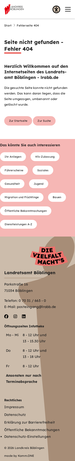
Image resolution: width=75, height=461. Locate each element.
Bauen (57, 197)
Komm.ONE (26, 456)
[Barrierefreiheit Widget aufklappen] (56, 10)
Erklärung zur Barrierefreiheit (29, 422)
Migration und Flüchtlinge (22, 197)
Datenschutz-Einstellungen (27, 436)
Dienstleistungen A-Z (18, 224)
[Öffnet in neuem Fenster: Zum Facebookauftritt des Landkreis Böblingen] (6, 317)
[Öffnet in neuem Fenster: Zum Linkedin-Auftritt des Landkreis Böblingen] (24, 317)
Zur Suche (44, 120)
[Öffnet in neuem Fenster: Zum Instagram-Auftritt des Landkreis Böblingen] (15, 317)
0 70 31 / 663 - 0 (32, 300)
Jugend (38, 183)
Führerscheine (14, 170)
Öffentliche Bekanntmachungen (26, 210)
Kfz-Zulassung (45, 156)
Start (8, 25)
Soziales (43, 170)
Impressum (14, 407)
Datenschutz (15, 414)
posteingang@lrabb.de (36, 307)
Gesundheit (12, 183)
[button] (68, 9)
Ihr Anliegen (13, 156)
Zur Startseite (18, 120)
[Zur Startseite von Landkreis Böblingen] (14, 9)
